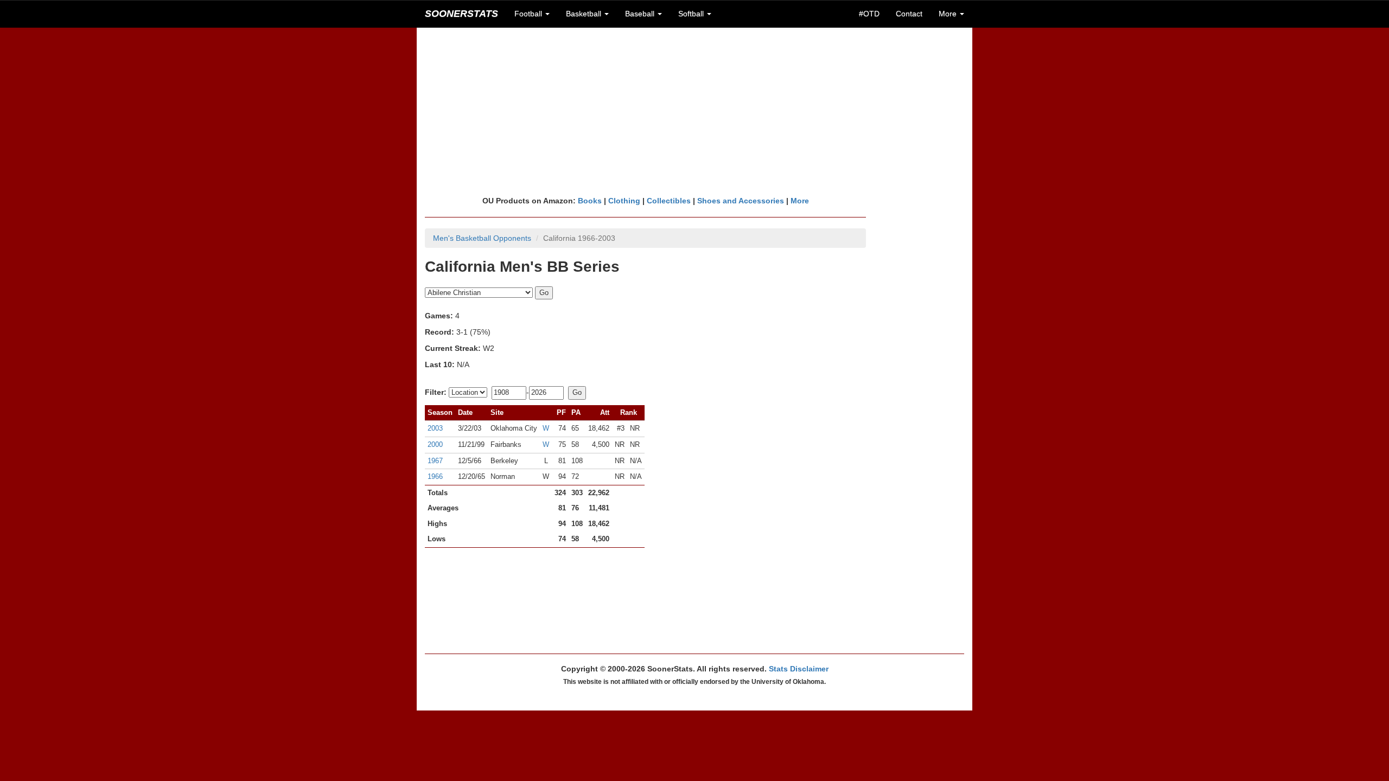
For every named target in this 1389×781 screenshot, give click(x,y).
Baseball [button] (641, 13)
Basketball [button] (584, 13)
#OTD (869, 13)
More (800, 200)
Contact (909, 13)
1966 (435, 476)
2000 (435, 444)
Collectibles (669, 200)
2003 (435, 428)
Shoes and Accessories (740, 200)
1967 (435, 461)
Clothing (624, 200)
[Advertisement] (694, 111)
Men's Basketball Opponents (482, 238)
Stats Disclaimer (799, 668)
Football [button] (529, 13)
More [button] (949, 13)
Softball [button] (692, 13)
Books (590, 200)
